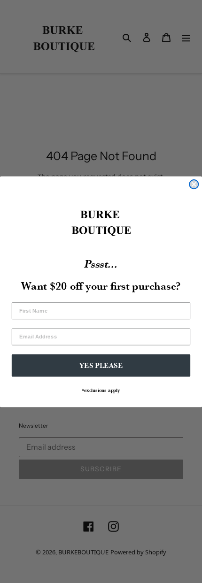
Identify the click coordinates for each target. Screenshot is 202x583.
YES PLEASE (101, 365)
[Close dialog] (193, 184)
